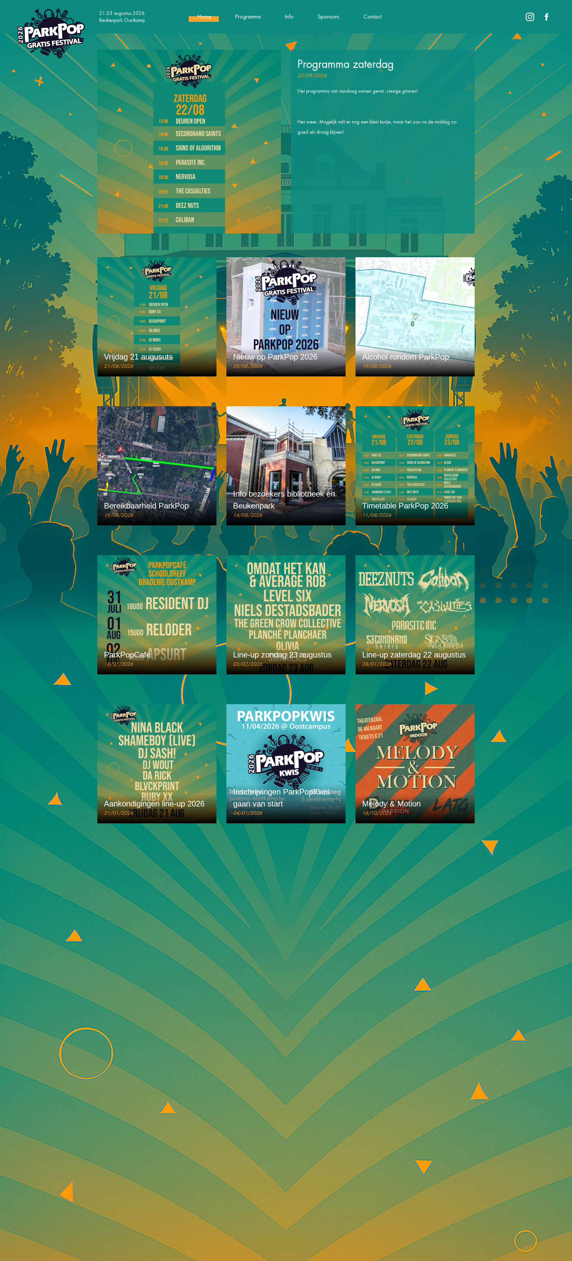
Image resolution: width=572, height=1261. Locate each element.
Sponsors (328, 16)
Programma (248, 16)
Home (204, 16)
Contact (372, 16)
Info (289, 16)
